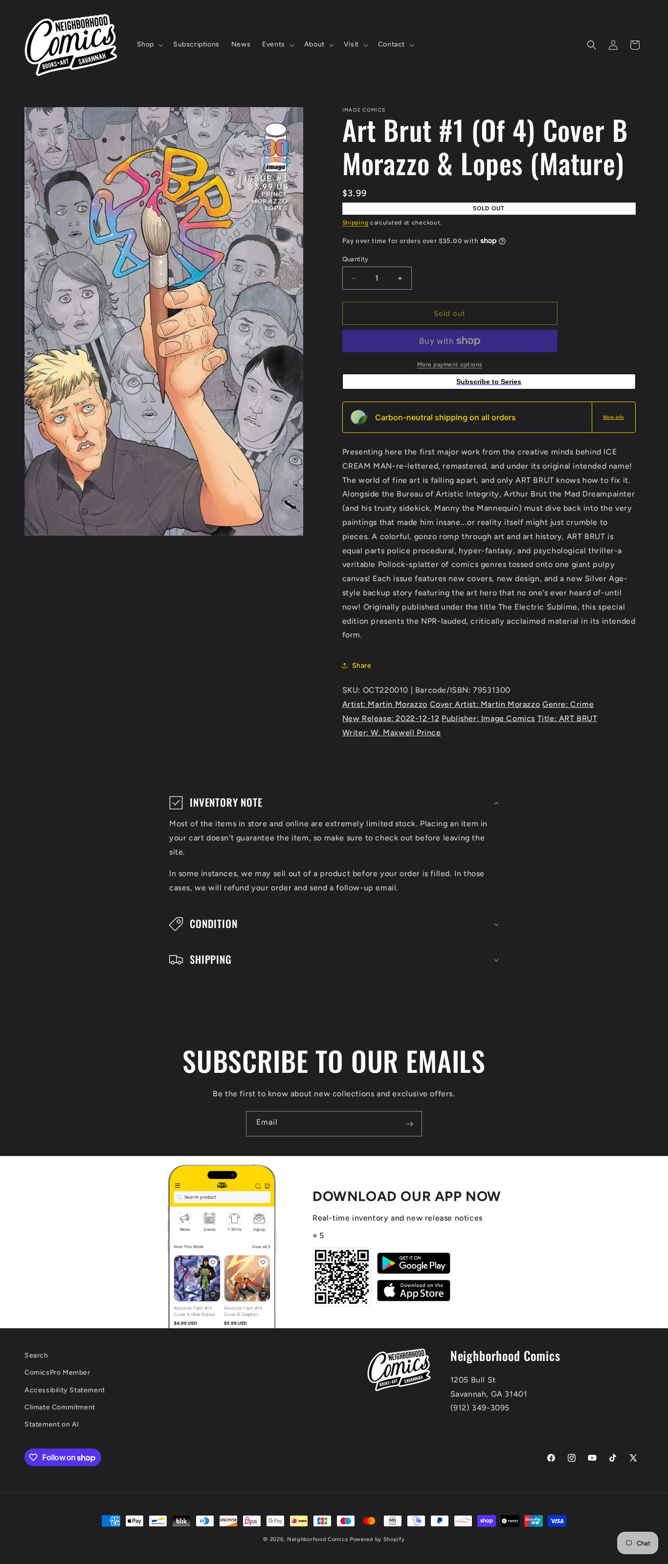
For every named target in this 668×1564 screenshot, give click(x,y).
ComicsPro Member (57, 1373)
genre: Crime (568, 704)
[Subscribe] (409, 1123)
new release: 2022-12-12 (391, 718)
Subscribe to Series (488, 381)
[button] (149, 44)
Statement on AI (51, 1424)
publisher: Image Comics (488, 718)
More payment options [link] (450, 364)
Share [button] (362, 665)
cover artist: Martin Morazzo (485, 704)
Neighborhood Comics (317, 1539)
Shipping (355, 222)
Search (36, 1355)
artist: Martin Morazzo (384, 704)
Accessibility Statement (64, 1390)
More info (613, 417)
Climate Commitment (59, 1407)
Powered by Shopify (377, 1539)
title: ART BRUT (567, 718)
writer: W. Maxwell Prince (391, 732)
